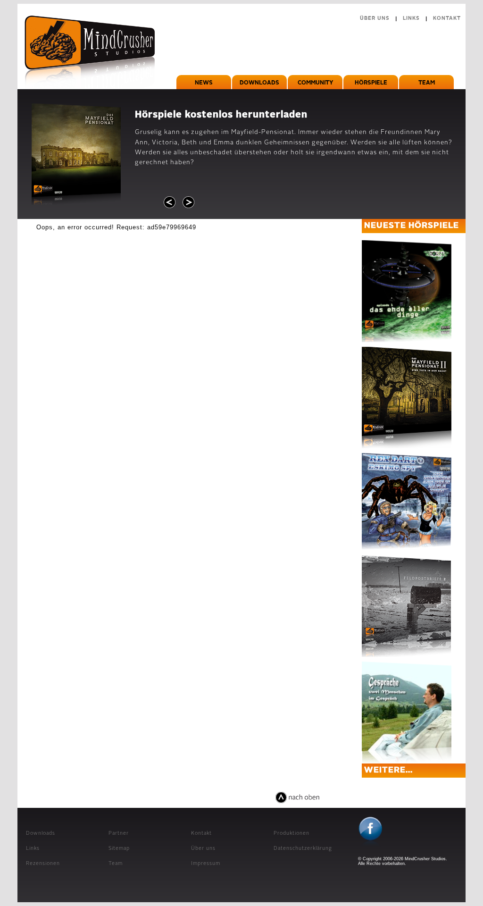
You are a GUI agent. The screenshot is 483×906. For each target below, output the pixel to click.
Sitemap (119, 848)
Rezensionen (43, 863)
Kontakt (447, 18)
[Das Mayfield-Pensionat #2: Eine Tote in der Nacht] (406, 397)
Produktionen (291, 833)
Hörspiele (371, 83)
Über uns (375, 18)
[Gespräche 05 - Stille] (406, 712)
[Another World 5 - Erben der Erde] (406, 291)
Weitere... (388, 770)
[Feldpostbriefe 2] (406, 606)
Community (315, 83)
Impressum (205, 863)
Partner (118, 833)
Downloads (259, 83)
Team (426, 83)
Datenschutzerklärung (303, 848)
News (204, 83)
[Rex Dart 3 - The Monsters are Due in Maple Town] (406, 502)
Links (411, 18)
